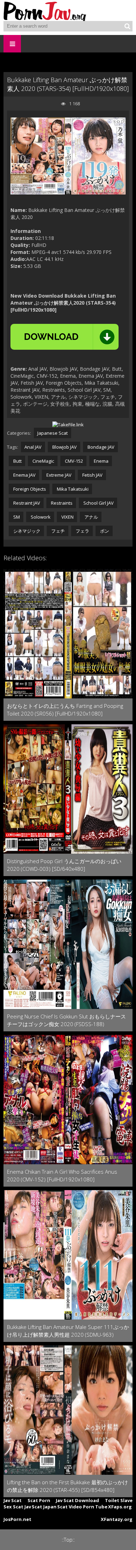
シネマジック (26, 531)
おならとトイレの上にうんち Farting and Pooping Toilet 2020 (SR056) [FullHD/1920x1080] (65, 709)
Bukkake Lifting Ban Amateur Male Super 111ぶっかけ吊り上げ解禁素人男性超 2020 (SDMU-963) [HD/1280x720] (68, 1330)
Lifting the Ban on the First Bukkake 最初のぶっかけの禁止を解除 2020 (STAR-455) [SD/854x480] (67, 1486)
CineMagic (42, 461)
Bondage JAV (100, 447)
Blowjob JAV (64, 447)
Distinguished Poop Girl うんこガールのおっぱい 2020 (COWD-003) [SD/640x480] (64, 865)
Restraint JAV (26, 503)
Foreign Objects (29, 489)
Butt (17, 461)
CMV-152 (73, 461)
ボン (104, 531)
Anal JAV (32, 447)
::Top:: (68, 1539)
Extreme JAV (58, 475)
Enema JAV (24, 475)
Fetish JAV (92, 475)
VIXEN (67, 517)
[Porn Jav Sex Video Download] (45, 10)
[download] (64, 337)
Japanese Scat (52, 433)
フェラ (82, 531)
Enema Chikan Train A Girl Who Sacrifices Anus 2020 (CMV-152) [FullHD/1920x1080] (62, 1175)
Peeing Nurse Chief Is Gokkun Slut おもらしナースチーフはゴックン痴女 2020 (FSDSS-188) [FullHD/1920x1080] (66, 1020)
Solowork (40, 517)
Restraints (61, 503)
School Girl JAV (98, 503)
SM (16, 517)
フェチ (57, 531)
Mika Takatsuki (72, 489)
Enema (100, 461)
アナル (90, 517)
